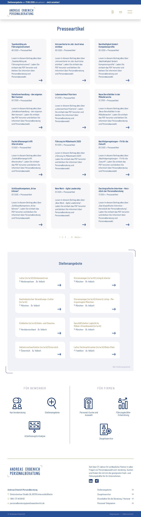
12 (72, 237)
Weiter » (78, 237)
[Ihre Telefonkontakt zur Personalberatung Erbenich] (113, 12)
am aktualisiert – (34, 2)
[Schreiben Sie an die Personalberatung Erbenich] (121, 12)
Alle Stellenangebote (121, 366)
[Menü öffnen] (129, 11)
